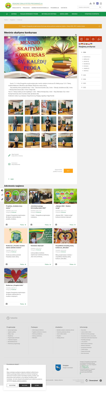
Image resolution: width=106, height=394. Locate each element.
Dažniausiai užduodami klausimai (89, 337)
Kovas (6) (86, 66)
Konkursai (19, 19)
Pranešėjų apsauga (85, 339)
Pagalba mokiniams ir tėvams (39, 332)
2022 (84, 87)
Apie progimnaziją (12, 330)
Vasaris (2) (86, 68)
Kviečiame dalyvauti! (37, 245)
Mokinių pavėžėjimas (37, 333)
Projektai (59, 335)
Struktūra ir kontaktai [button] (92, 14)
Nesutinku (24, 385)
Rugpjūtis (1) (87, 56)
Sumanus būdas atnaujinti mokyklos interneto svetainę (78, 381)
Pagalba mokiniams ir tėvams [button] (29, 14)
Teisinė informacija (85, 351)
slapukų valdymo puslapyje (19, 381)
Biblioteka (34, 337)
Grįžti (12, 179)
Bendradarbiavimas (12, 341)
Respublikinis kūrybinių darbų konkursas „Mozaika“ (65, 246)
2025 (84, 75)
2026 (84, 52)
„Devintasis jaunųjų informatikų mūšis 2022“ (38, 207)
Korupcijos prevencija (86, 347)
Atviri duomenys (85, 353)
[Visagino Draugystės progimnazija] (8, 5)
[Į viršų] (101, 380)
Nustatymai (12, 385)
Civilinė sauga (84, 349)
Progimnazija (55, 7)
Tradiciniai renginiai (12, 339)
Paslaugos (26, 7)
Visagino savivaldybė (68, 367)
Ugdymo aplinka (12, 332)
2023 (84, 83)
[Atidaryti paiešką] (100, 7)
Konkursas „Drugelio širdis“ (14, 285)
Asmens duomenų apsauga (87, 333)
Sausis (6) (86, 70)
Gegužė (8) (86, 61)
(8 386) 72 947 (85, 366)
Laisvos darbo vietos (86, 332)
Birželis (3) (86, 59)
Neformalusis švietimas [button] (49, 14)
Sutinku (37, 385)
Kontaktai (64, 7)
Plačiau (22, 224)
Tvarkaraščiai (13, 318)
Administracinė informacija (40, 7)
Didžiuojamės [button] (64, 14)
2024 (84, 79)
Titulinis (6, 19)
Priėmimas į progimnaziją (14, 343)
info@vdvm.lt (85, 367)
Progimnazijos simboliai (13, 337)
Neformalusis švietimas (38, 330)
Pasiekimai (10, 335)
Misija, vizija (11, 333)
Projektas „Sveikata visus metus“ (14, 207)
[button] (90, 3)
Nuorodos (83, 330)
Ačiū (68, 171)
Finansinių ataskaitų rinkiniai (63, 332)
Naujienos (12, 19)
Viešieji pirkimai (60, 337)
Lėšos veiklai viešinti (61, 333)
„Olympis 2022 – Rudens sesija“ (63, 207)
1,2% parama (84, 341)
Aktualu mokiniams (85, 345)
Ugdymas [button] (14, 14)
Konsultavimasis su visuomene (88, 335)
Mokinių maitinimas (37, 335)
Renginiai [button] (74, 14)
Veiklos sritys (16, 7)
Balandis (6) (87, 63)
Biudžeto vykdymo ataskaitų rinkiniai (65, 330)
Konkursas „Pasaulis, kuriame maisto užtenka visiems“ (15, 246)
